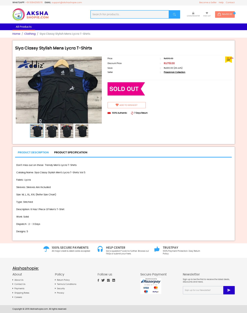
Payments (19, 289)
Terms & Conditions (66, 284)
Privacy (60, 293)
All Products (24, 26)
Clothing (30, 34)
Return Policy (63, 280)
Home (16, 34)
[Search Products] (174, 14)
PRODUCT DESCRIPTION (33, 152)
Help (221, 3)
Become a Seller (208, 3)
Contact (230, 3)
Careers (18, 297)
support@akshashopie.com (67, 3)
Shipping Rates (21, 293)
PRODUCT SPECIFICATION (70, 152)
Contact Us (19, 284)
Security (61, 289)
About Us (18, 280)
